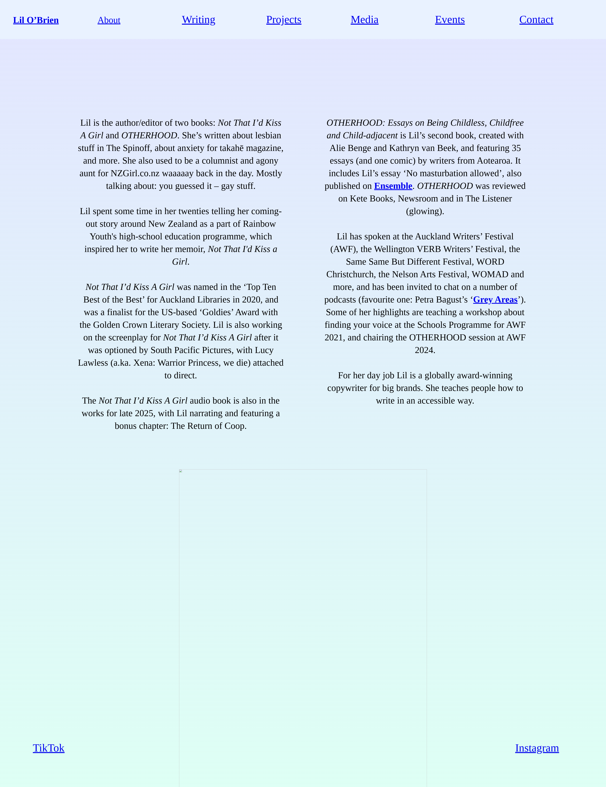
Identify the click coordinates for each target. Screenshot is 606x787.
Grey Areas (495, 299)
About (109, 20)
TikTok (49, 748)
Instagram (537, 748)
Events (450, 19)
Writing (198, 19)
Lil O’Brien (36, 20)
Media (365, 19)
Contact (536, 19)
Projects (283, 19)
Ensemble (393, 186)
